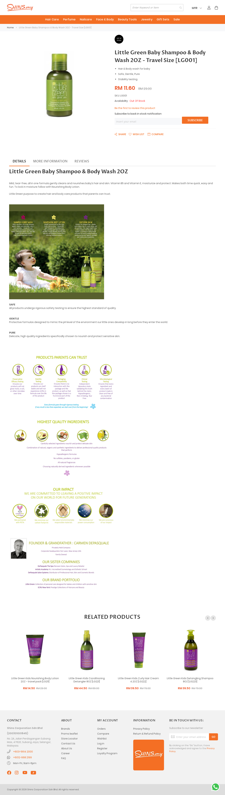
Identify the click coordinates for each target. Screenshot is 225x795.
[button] (136, 134)
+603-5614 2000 (23, 751)
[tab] (19, 161)
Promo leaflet (69, 733)
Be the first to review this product (135, 108)
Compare (103, 733)
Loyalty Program (107, 753)
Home (10, 27)
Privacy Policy (141, 729)
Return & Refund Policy (147, 733)
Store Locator (69, 738)
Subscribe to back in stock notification (138, 113)
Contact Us (68, 743)
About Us (66, 748)
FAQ (63, 758)
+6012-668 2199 (22, 757)
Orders (101, 729)
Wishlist (102, 738)
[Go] (213, 736)
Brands (65, 729)
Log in (100, 743)
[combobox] (157, 7)
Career (65, 753)
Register (102, 748)
